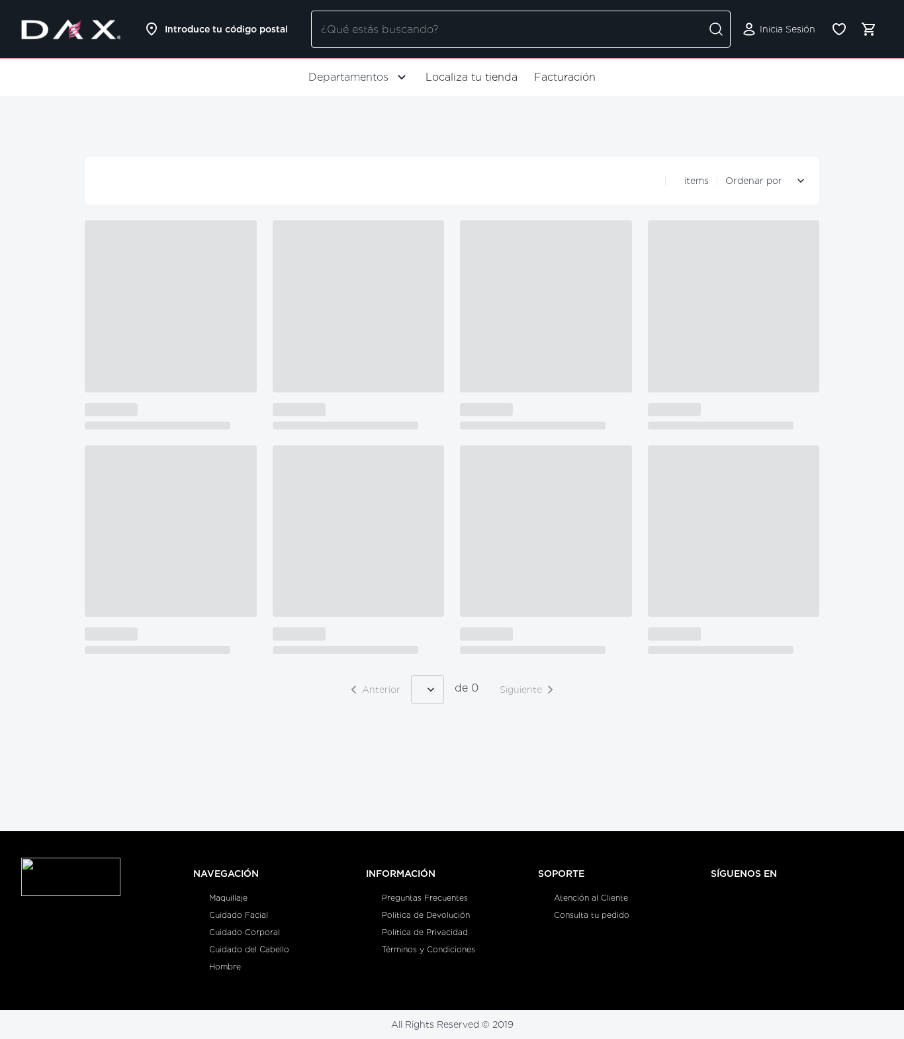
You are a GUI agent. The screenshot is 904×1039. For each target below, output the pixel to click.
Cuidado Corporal (244, 932)
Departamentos (348, 77)
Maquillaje (228, 898)
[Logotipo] (70, 29)
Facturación (565, 77)
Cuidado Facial (238, 915)
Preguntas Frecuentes (425, 898)
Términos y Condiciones (428, 949)
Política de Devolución (426, 915)
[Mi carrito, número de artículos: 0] (868, 29)
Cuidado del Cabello (249, 949)
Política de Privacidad (425, 932)
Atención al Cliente (591, 898)
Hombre (225, 966)
